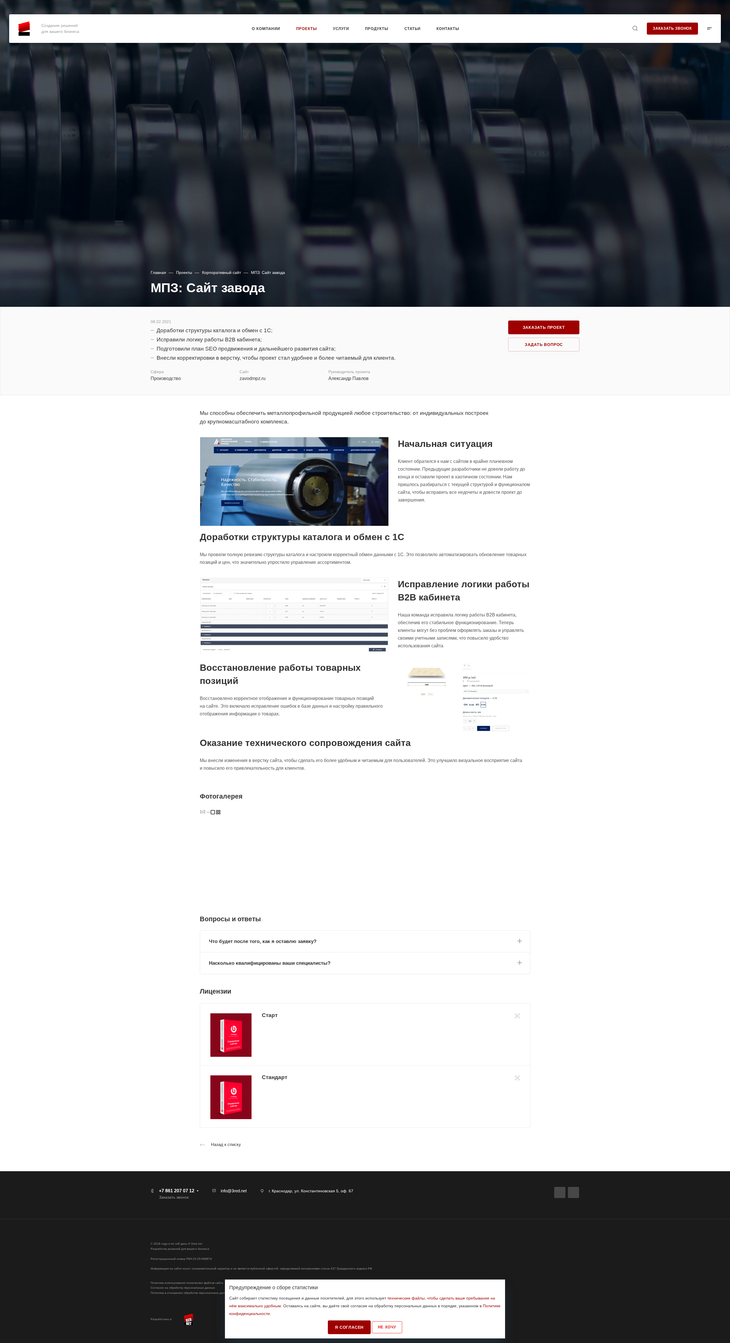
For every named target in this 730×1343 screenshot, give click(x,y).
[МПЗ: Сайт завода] (294, 481)
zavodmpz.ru (253, 378)
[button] (365, 940)
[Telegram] (573, 1192)
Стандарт (274, 1077)
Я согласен (349, 1327)
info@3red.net (234, 1190)
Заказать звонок (672, 28)
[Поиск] (635, 28)
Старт (270, 1015)
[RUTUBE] (559, 1192)
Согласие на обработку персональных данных (183, 1287)
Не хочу (387, 1327)
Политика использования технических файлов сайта (187, 1282)
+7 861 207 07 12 (699, 7)
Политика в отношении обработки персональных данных (190, 1292)
